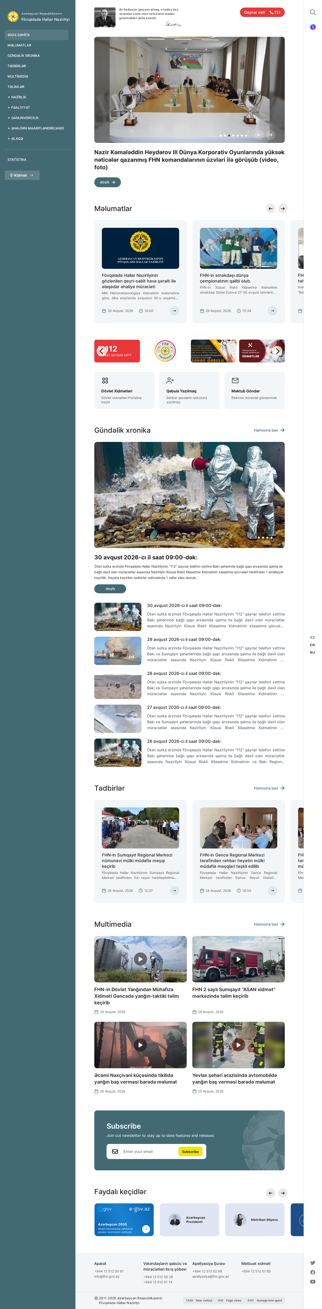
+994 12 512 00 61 (109, 1271)
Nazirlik (18, 97)
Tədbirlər (17, 66)
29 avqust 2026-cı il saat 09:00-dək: (184, 639)
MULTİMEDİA (18, 76)
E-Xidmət (18, 175)
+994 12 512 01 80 (256, 1271)
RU (312, 652)
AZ (312, 637)
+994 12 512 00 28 (158, 1277)
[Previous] (259, 135)
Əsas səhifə (18, 35)
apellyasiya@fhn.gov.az (210, 1276)
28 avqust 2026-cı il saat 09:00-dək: (184, 673)
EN (312, 645)
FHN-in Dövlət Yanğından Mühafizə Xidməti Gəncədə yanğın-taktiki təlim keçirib (136, 996)
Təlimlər (16, 87)
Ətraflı (104, 175)
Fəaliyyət (20, 107)
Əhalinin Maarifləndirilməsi (37, 128)
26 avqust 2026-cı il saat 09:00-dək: (184, 741)
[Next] (270, 135)
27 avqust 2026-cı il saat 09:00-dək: (184, 707)
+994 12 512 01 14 (157, 1282)
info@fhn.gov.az (107, 1276)
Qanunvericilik (25, 118)
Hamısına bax (266, 430)
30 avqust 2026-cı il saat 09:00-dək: (184, 605)
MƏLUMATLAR (19, 45)
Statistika (17, 160)
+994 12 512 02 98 (207, 1271)
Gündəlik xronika (24, 56)
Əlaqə (17, 139)
